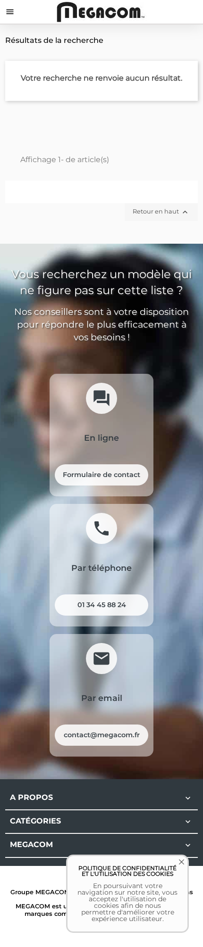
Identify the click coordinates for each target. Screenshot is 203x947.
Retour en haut (161, 212)
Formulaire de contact (101, 474)
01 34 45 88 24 (101, 605)
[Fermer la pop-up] (174, 868)
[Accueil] (102, 11)
